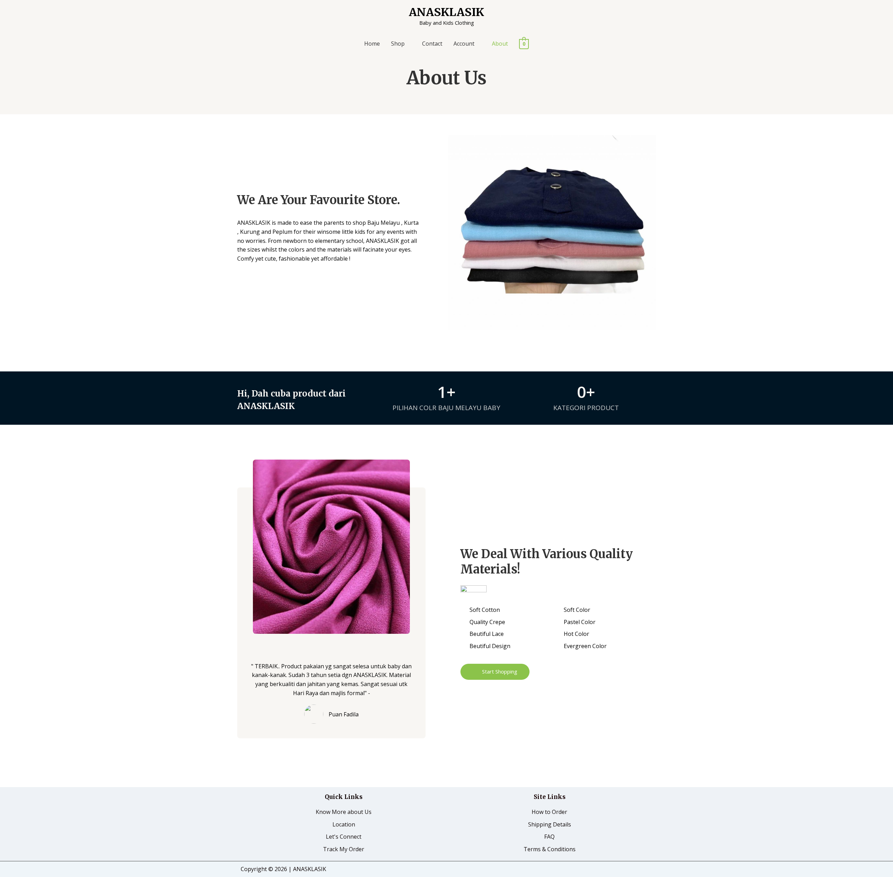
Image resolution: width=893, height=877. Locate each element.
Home (372, 43)
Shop (398, 43)
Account (463, 43)
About (500, 43)
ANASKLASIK (446, 12)
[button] (495, 672)
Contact (432, 43)
